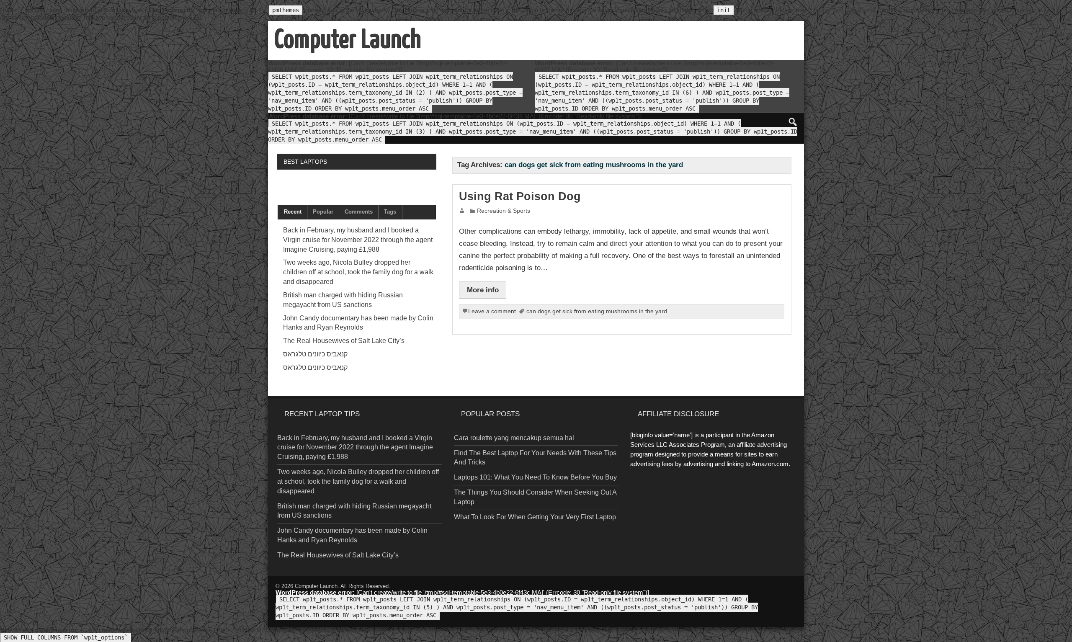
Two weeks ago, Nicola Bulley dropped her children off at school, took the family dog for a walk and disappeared (358, 272)
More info (483, 290)
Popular (323, 212)
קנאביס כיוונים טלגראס (315, 354)
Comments (359, 212)
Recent (293, 212)
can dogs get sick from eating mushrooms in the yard (596, 311)
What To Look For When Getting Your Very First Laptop (535, 517)
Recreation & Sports (503, 211)
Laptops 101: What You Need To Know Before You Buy (535, 477)
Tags (390, 212)
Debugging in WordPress (842, 9)
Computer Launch (316, 586)
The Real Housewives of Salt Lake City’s (344, 340)
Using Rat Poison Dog (520, 196)
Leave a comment (492, 311)
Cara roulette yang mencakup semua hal (514, 437)
